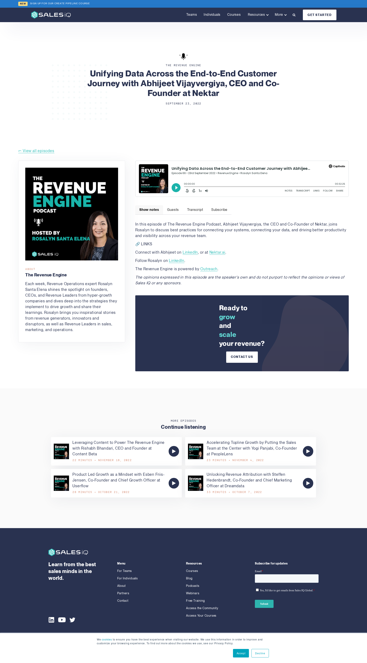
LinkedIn (190, 252)
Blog (189, 578)
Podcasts (192, 585)
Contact (122, 600)
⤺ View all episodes (36, 151)
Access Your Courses (201, 615)
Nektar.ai (217, 252)
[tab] (149, 209)
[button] (257, 15)
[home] (51, 15)
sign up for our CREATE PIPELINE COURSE (60, 3)
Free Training (195, 600)
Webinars (192, 593)
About (121, 585)
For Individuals (127, 578)
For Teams (124, 571)
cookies (107, 639)
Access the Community (202, 608)
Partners (123, 593)
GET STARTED (320, 15)
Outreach (208, 269)
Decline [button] (260, 653)
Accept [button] (241, 653)
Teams (191, 15)
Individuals (212, 15)
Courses (234, 15)
